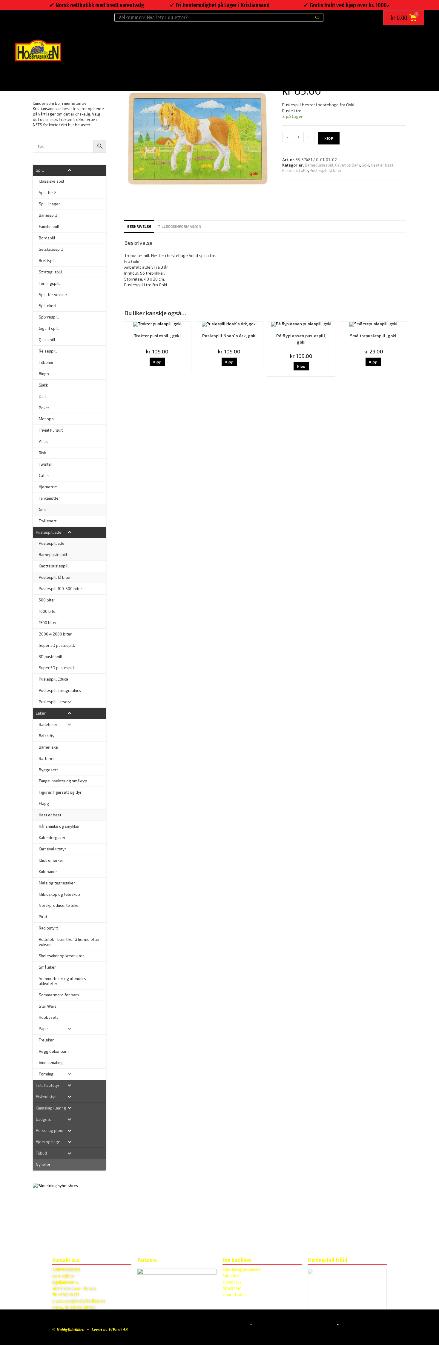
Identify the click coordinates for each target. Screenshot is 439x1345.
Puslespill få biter (326, 170)
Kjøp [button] (157, 362)
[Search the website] (218, 16)
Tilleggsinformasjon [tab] (179, 226)
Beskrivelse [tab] (139, 226)
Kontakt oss (231, 1282)
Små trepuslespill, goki (373, 335)
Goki (365, 165)
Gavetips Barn (347, 165)
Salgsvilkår (230, 1275)
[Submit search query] (317, 17)
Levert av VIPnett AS (109, 1329)
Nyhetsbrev (231, 1288)
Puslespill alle (295, 170)
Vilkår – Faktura (234, 1294)
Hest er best (382, 165)
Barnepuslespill (319, 165)
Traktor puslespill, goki (157, 335)
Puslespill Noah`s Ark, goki (229, 335)
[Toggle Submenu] (69, 170)
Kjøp (329, 138)
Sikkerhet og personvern (241, 1269)
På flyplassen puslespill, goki (301, 338)
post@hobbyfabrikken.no (85, 1301)
